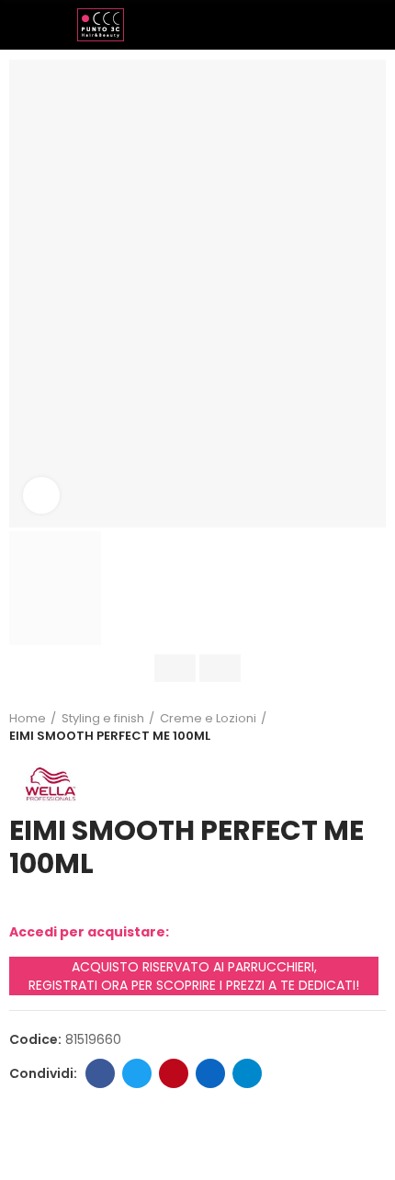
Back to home (349, 727)
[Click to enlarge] (41, 495)
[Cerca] (344, 24)
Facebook (100, 1073)
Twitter (137, 1073)
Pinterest (173, 1073)
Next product (372, 727)
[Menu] (18, 25)
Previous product (326, 727)
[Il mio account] (376, 25)
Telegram (247, 1073)
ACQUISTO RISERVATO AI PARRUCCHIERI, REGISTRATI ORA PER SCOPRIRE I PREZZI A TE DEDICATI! (193, 976)
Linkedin (210, 1073)
